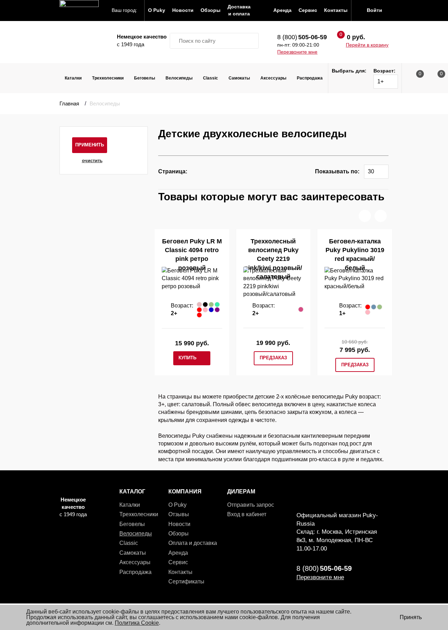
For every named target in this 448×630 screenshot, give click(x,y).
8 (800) (302, 37)
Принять (411, 617)
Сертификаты (186, 581)
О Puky (177, 505)
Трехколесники (108, 78)
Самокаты (239, 78)
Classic (210, 78)
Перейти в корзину (367, 45)
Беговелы (144, 78)
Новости (179, 524)
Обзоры (178, 533)
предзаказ (273, 357)
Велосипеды (179, 78)
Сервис (178, 562)
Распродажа (310, 78)
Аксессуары (273, 78)
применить (89, 144)
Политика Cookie (137, 623)
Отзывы (178, 514)
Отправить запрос (250, 505)
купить (187, 357)
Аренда (178, 553)
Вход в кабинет (246, 514)
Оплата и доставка (192, 543)
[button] (365, 216)
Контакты (180, 572)
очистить (92, 160)
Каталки (73, 78)
